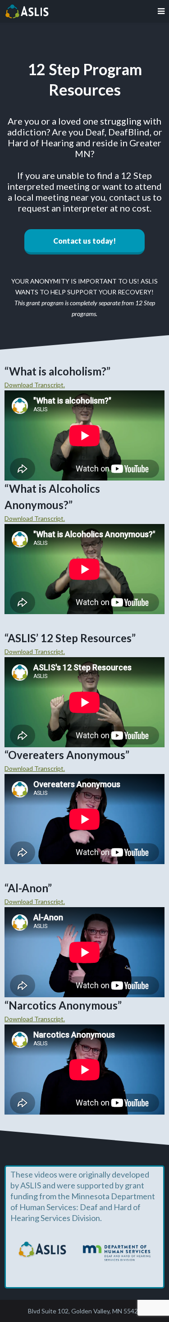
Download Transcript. (35, 385)
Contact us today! (84, 240)
